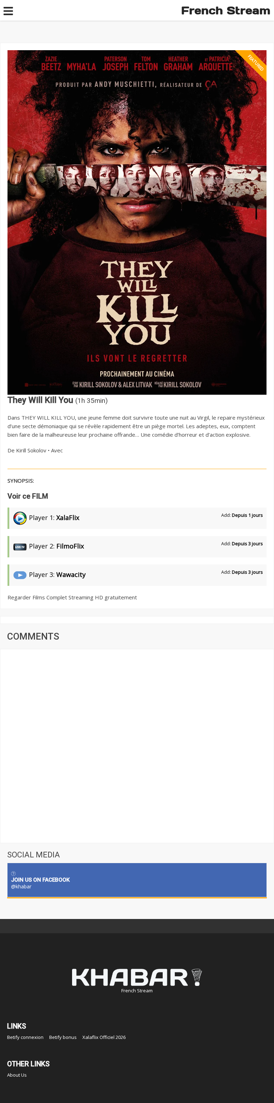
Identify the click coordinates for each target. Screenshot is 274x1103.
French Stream (225, 10)
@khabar (21, 886)
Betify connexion (25, 1037)
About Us (17, 1075)
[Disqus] (137, 745)
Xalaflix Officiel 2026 (104, 1037)
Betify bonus (63, 1037)
